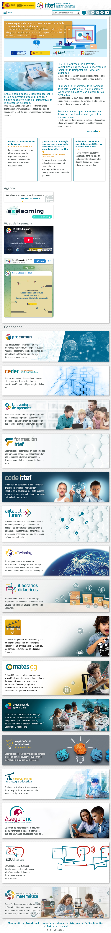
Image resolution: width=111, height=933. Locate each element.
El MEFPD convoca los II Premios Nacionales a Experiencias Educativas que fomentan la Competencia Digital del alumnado (82, 68)
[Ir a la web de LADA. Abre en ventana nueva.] (18, 406)
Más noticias (92, 131)
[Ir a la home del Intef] (56, 5)
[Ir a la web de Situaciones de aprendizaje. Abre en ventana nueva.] (17, 706)
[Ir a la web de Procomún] (18, 337)
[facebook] (102, 12)
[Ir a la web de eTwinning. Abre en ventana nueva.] (18, 552)
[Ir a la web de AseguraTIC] (18, 814)
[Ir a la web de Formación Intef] (21, 441)
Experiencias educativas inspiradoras (53, 156)
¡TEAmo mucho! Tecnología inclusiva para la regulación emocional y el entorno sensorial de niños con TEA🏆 (55, 146)
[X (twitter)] (97, 12)
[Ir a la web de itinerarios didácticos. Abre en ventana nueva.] (22, 588)
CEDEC (78, 149)
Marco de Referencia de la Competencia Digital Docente (38, 46)
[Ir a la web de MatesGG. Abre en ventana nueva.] (21, 667)
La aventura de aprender (20, 147)
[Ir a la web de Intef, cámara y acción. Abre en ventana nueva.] (13, 627)
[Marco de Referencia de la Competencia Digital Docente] (55, 38)
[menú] (4, 12)
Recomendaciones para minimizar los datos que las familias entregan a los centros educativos (79, 114)
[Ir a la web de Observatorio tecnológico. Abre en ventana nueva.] (18, 777)
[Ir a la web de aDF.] (18, 512)
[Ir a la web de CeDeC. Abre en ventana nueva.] (22, 371)
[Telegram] (92, 12)
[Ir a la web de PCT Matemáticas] (22, 894)
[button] (51, 55)
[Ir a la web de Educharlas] (15, 853)
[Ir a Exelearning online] (28, 212)
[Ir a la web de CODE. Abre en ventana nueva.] (18, 477)
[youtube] (107, 12)
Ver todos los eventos (30, 198)
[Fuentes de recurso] (84, 13)
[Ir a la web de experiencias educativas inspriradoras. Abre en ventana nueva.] (18, 743)
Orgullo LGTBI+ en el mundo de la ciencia (21, 142)
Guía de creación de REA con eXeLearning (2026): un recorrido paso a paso (89, 144)
